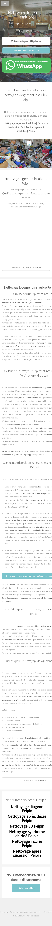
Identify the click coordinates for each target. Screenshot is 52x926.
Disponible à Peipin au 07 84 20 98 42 (26, 267)
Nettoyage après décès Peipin (27, 818)
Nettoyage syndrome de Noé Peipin (27, 833)
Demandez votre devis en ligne (26, 50)
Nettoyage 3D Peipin (27, 826)
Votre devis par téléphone (26, 41)
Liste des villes (26, 888)
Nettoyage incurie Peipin (27, 843)
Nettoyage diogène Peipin (27, 808)
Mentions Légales (33, 916)
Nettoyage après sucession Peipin (27, 853)
